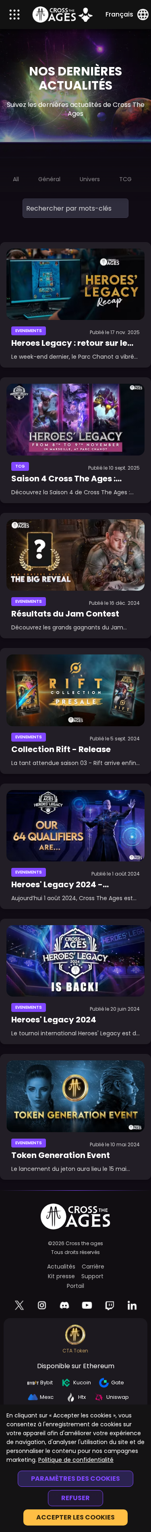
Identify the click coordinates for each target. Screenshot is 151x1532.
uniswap (117, 1397)
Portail (75, 1286)
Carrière (93, 1266)
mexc (47, 1397)
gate (117, 1382)
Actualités (61, 1266)
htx (82, 1397)
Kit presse (61, 1276)
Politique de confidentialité (76, 1460)
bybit (46, 1382)
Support (92, 1276)
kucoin (82, 1382)
